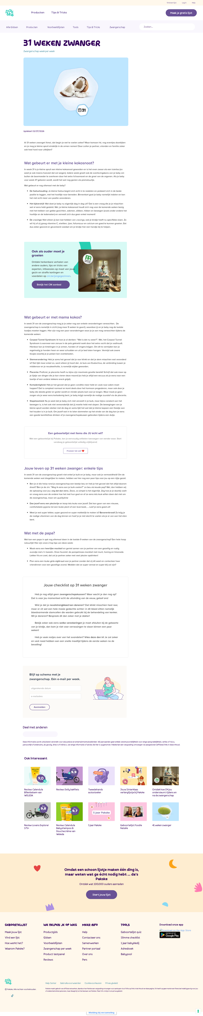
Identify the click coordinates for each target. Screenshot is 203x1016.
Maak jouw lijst (13, 932)
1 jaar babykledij (130, 943)
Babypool (126, 954)
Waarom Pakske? (15, 948)
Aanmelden (39, 707)
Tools (75, 27)
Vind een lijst (171, 3)
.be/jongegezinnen (58, 276)
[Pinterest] (24, 995)
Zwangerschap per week (57, 948)
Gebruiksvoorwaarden (70, 983)
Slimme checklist (130, 937)
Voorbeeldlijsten (55, 27)
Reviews (48, 959)
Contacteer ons (91, 937)
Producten (37, 12)
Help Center (50, 983)
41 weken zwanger (161, 825)
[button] (28, 734)
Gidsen (47, 937)
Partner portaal (91, 948)
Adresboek (127, 948)
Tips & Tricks (59, 12)
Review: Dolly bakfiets (67, 789)
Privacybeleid (111, 983)
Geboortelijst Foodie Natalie (131, 827)
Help (193, 3)
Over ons (87, 954)
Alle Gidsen (12, 27)
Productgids (51, 932)
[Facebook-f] (18, 995)
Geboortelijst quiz (131, 932)
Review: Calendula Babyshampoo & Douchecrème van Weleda (65, 830)
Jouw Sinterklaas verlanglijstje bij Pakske (132, 791)
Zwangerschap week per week (39, 51)
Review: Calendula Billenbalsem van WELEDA (33, 792)
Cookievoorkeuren (93, 983)
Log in (184, 3)
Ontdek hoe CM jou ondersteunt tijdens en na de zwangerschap (164, 792)
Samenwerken (90, 943)
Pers (84, 959)
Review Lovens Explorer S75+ (36, 827)
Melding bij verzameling (101, 1012)
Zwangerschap (117, 27)
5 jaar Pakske (95, 825)
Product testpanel (54, 954)
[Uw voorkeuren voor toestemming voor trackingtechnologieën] (198, 1011)
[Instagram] (6, 995)
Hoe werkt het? (14, 943)
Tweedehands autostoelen (95, 791)
